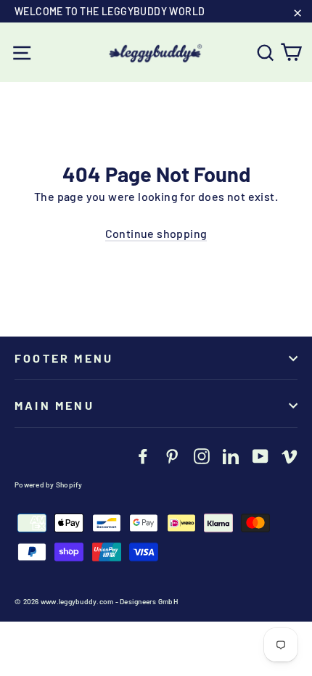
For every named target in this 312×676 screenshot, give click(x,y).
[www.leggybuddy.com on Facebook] (143, 455)
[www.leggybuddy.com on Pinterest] (172, 455)
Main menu (54, 405)
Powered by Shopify (49, 484)
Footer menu (64, 358)
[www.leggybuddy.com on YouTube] (260, 455)
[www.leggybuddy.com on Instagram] (202, 455)
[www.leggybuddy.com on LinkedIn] (231, 455)
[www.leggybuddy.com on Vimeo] (289, 455)
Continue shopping (156, 233)
